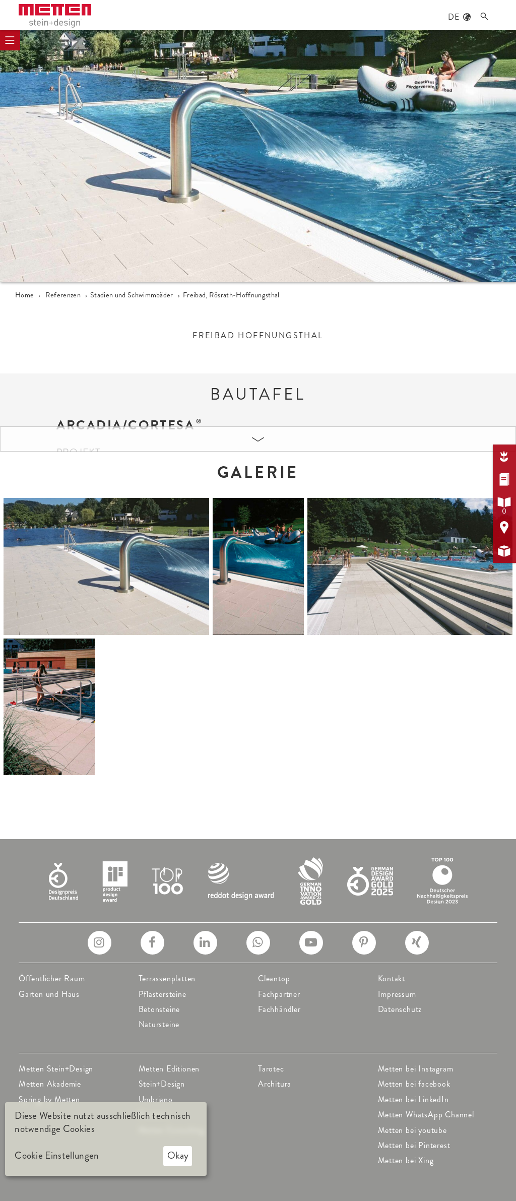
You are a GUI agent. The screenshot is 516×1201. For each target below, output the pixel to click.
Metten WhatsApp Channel (426, 1114)
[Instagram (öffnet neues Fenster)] (99, 943)
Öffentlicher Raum (52, 978)
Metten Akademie (50, 1084)
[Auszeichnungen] (258, 880)
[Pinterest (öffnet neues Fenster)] (364, 943)
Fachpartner (279, 994)
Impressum (397, 994)
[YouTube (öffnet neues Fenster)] (311, 943)
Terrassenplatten (167, 978)
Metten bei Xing (406, 1160)
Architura (274, 1084)
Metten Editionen (169, 1068)
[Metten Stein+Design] (55, 16)
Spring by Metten (49, 1099)
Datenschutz (400, 1009)
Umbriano (156, 1099)
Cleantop (274, 978)
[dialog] (106, 1139)
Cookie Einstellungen (57, 1155)
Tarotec (271, 1068)
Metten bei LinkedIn (413, 1099)
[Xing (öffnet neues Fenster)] (417, 943)
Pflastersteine (162, 994)
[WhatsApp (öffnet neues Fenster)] (258, 943)
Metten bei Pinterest (414, 1145)
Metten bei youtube (412, 1130)
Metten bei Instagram (416, 1068)
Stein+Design (162, 1084)
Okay (177, 1155)
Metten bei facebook (414, 1084)
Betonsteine (159, 1009)
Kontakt (392, 978)
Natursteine (159, 1024)
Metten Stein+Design (56, 1068)
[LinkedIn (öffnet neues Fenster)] (205, 943)
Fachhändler (279, 1009)
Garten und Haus (49, 994)
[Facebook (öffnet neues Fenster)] (152, 943)
